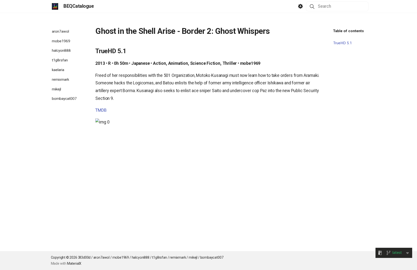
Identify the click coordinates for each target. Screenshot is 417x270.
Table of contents (348, 31)
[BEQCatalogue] (55, 6)
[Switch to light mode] (300, 6)
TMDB (100, 110)
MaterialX (74, 263)
